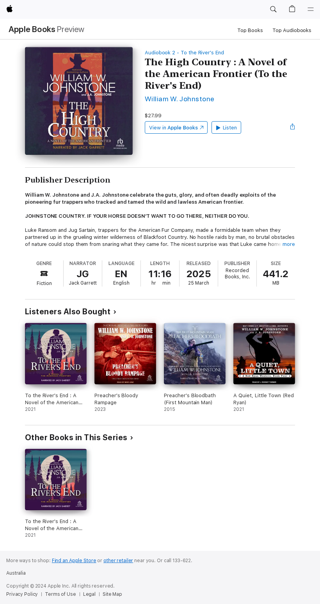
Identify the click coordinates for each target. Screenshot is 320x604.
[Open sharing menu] (292, 127)
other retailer (118, 560)
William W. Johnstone (180, 99)
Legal (89, 594)
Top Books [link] (250, 30)
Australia (16, 573)
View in (173, 128)
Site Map (112, 594)
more (289, 244)
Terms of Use (60, 594)
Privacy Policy (22, 594)
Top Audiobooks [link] (291, 30)
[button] (273, 9)
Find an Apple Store (74, 560)
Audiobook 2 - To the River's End (184, 53)
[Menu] (310, 9)
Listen (230, 128)
